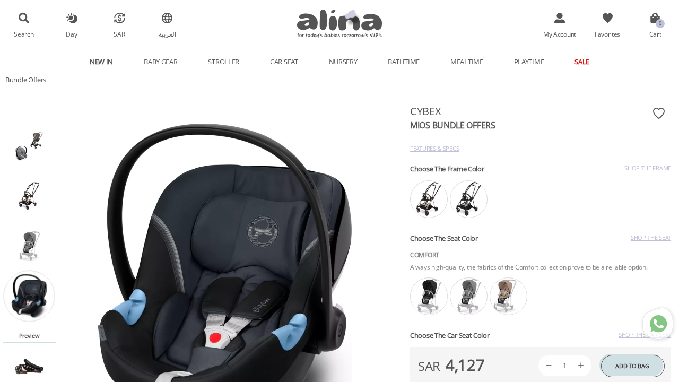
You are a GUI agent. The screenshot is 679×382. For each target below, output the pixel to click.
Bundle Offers (25, 79)
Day (71, 34)
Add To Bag (632, 366)
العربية (167, 34)
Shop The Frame (647, 168)
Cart (655, 34)
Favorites (607, 34)
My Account (559, 34)
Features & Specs (434, 148)
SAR (119, 34)
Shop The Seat (651, 237)
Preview (29, 336)
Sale (581, 61)
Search (23, 34)
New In (101, 61)
